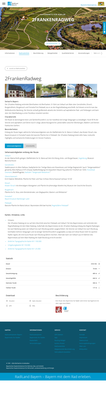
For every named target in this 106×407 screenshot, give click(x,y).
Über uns (82, 346)
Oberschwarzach (11, 176)
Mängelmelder (53, 53)
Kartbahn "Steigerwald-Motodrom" (37, 172)
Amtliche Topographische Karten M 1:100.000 (24, 241)
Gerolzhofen (9, 165)
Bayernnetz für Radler (12, 337)
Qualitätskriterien (68, 53)
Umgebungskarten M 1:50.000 (19, 245)
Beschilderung (38, 53)
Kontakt (82, 335)
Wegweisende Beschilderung (65, 349)
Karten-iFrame (59, 343)
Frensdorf (8, 196)
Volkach (8, 156)
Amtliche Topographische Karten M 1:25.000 (24, 249)
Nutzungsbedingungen (87, 343)
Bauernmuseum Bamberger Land (17, 199)
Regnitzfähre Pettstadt (60, 205)
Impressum (83, 337)
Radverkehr (34, 340)
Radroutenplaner (36, 335)
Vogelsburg (83, 158)
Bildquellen (83, 349)
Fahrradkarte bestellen (62, 352)
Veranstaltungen (84, 53)
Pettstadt (8, 203)
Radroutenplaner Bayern (13, 335)
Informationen (10, 53)
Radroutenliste (24, 53)
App (56, 337)
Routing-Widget (60, 340)
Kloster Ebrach (10, 185)
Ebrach (7, 183)
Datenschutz (83, 340)
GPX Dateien (59, 335)
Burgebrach (9, 190)
